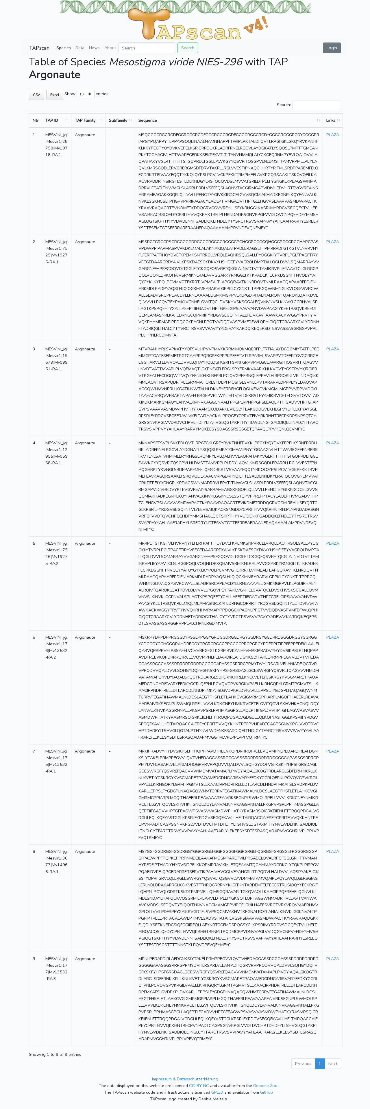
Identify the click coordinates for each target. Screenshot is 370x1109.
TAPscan (39, 48)
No (35, 120)
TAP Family (85, 120)
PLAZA (332, 135)
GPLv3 (217, 1092)
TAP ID (51, 120)
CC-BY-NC (199, 1085)
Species (63, 48)
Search (187, 48)
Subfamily (118, 120)
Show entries (86, 94)
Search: (284, 105)
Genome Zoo (265, 1085)
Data (79, 48)
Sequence (147, 120)
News (94, 48)
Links (331, 120)
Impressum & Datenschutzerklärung (185, 1079)
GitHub (266, 1092)
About (110, 48)
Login (332, 48)
